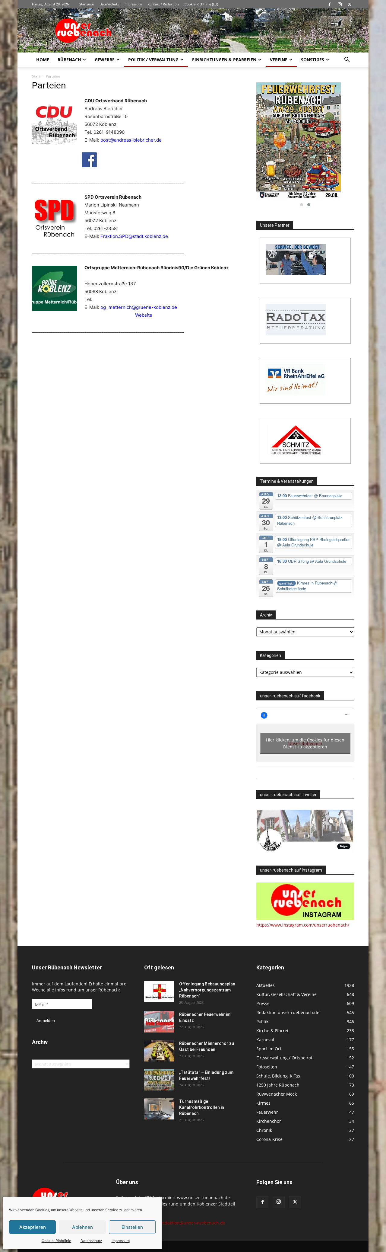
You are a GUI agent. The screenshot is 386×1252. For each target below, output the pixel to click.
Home (42, 59)
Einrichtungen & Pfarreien (224, 59)
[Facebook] (329, 4)
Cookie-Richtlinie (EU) (201, 4)
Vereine (278, 59)
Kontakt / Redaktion (163, 4)
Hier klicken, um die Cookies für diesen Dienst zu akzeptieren (305, 743)
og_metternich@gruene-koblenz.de (138, 307)
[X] (349, 4)
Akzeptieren (32, 1227)
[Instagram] (339, 4)
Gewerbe (105, 59)
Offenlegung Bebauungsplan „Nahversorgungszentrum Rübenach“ (207, 989)
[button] (347, 60)
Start (36, 76)
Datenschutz (91, 1240)
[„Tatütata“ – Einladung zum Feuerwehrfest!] (159, 1079)
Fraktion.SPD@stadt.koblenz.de (134, 236)
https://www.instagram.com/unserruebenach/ (302, 925)
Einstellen (132, 1227)
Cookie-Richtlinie (56, 1240)
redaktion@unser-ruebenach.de (192, 1223)
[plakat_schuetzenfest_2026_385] (305, 140)
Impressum (121, 1240)
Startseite (86, 4)
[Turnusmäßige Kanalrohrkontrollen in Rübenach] (159, 1108)
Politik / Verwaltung (153, 59)
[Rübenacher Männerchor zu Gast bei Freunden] (159, 1050)
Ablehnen (82, 1227)
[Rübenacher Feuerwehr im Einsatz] (159, 1022)
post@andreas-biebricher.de (131, 140)
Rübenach (69, 59)
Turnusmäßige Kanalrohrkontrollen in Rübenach (201, 1107)
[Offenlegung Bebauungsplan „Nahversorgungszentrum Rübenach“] (159, 991)
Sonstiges (312, 59)
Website (143, 315)
